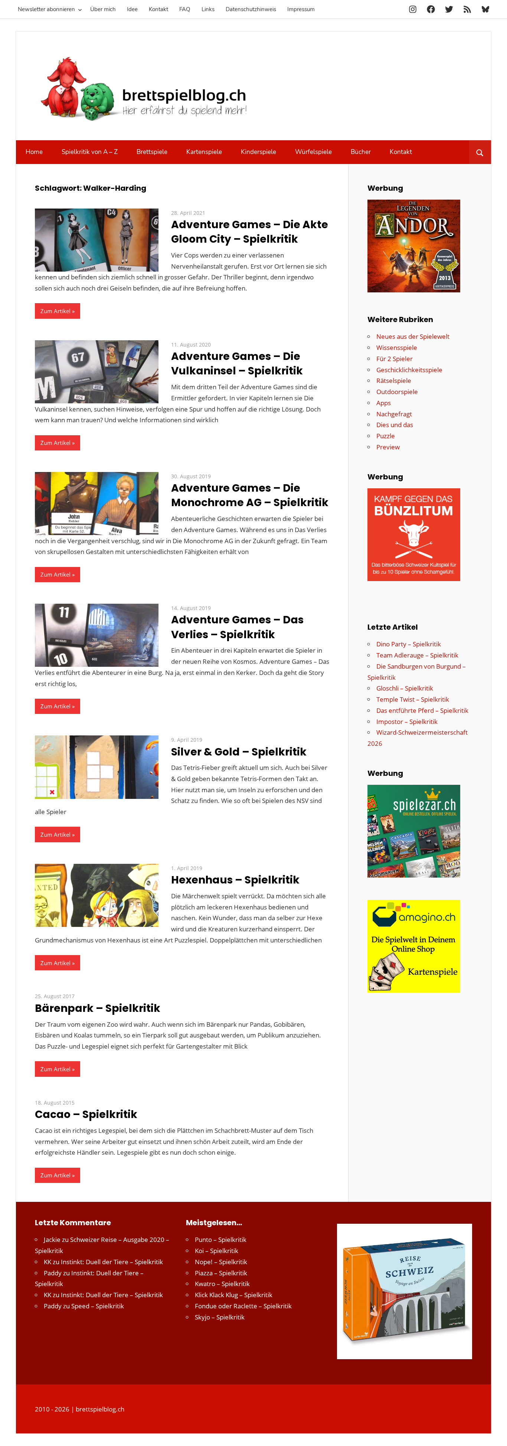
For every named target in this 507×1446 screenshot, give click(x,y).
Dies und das (394, 424)
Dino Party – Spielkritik (408, 644)
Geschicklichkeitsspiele (409, 369)
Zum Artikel (55, 311)
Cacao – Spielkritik (86, 1114)
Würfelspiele (313, 152)
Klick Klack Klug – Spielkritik (233, 1295)
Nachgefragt (394, 414)
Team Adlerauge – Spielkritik (417, 655)
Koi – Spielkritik (216, 1250)
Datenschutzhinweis (251, 9)
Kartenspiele (204, 152)
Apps (383, 403)
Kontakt (158, 9)
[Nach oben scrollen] (494, 1433)
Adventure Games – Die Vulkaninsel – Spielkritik (237, 363)
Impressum (301, 9)
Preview (388, 447)
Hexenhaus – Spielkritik (235, 880)
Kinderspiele (258, 152)
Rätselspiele (393, 380)
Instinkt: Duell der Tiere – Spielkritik (112, 1262)
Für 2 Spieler (394, 358)
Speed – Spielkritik (97, 1306)
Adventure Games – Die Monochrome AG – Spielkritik (249, 495)
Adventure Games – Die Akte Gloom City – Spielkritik (249, 231)
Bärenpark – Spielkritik (97, 1008)
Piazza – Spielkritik (221, 1273)
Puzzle (385, 436)
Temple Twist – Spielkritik (412, 699)
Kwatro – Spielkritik (222, 1283)
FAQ (184, 9)
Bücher (361, 152)
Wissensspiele (396, 347)
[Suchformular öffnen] (480, 152)
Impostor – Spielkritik (407, 721)
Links (208, 9)
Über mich (103, 9)
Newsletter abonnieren (46, 9)
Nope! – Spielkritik (221, 1262)
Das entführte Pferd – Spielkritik (422, 710)
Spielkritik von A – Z (90, 152)
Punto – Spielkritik (220, 1239)
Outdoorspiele (397, 391)
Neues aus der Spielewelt (412, 336)
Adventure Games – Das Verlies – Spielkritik (237, 627)
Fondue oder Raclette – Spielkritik (243, 1306)
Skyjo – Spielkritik (220, 1317)
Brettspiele (152, 152)
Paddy (53, 1273)
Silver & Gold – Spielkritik (239, 752)
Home (34, 152)
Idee (132, 9)
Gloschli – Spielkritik (404, 688)
